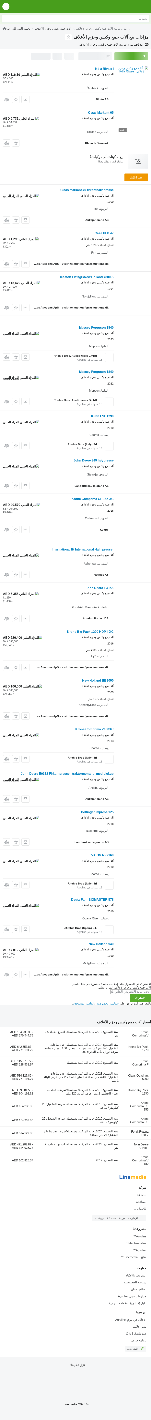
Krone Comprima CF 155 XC (93, 499)
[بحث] (6, 19)
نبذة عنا (141, 1195)
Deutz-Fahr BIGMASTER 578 (92, 899)
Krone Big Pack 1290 (138, 1091)
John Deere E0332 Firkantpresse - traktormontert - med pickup (67, 773)
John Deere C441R (141, 1146)
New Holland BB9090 (98, 680)
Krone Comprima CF (139, 1120)
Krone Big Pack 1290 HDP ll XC (90, 631)
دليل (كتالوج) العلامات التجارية (127, 1303)
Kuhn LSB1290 (102, 416)
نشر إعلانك (136, 177)
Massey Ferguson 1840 (96, 327)
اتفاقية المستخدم (83, 1003)
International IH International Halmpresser (83, 549)
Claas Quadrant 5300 (138, 1077)
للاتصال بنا (140, 1208)
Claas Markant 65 (101, 112)
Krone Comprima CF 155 (139, 1106)
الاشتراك (140, 997)
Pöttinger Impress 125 (97, 812)
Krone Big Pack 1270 (138, 1048)
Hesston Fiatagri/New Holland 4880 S (86, 277)
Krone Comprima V (140, 1033)
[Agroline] (4, 28)
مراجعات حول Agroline (132, 1296)
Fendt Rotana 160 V (139, 1133)
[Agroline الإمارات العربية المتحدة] (126, 6)
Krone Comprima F (140, 1062)
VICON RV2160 (102, 855)
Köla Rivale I (104, 68)
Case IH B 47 (104, 233)
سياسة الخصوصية (107, 1003)
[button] (6, 6)
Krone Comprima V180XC (94, 729)
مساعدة (141, 1201)
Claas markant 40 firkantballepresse (87, 190)
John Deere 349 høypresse (94, 460)
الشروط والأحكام (135, 1275)
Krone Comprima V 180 (140, 1160)
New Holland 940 (101, 944)
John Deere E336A (100, 588)
